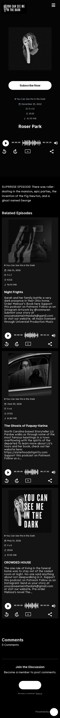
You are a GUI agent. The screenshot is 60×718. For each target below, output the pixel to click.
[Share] (51, 151)
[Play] (6, 143)
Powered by (47, 711)
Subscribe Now (30, 85)
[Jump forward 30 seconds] (15, 151)
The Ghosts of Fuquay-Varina (26, 426)
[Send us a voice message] (54, 712)
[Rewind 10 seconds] (4, 151)
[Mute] (56, 143)
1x (27, 151)
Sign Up (30, 685)
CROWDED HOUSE (17, 562)
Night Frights (13, 292)
